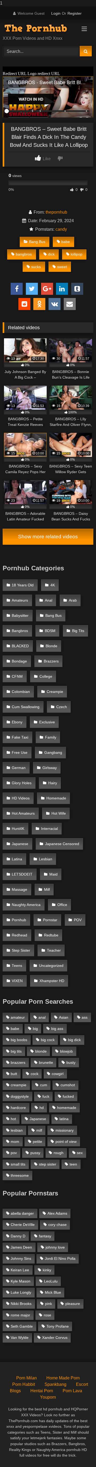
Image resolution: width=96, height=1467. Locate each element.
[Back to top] (79, 1452)
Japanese (20, 844)
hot (13, 1119)
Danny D (18, 1236)
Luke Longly (21, 1292)
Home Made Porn (63, 1378)
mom (15, 1141)
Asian (63, 1017)
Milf (47, 890)
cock (34, 1074)
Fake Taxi (20, 737)
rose (47, 1315)
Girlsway (49, 768)
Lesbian (45, 859)
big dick (74, 1040)
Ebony (17, 722)
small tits (18, 1164)
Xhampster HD (51, 981)
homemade (66, 1107)
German (19, 768)
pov (14, 1153)
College (45, 676)
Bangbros (20, 631)
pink (48, 1303)
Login (56, 13)
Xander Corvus (54, 1337)
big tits (16, 1051)
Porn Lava (72, 1390)
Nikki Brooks (21, 1303)
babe (65, 242)
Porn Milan (26, 1378)
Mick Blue (53, 1292)
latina (64, 1119)
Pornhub (19, 920)
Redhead (19, 935)
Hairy (52, 783)
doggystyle (20, 1096)
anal (42, 1017)
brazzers (18, 1062)
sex (80, 1153)
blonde (41, 1051)
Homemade (56, 798)
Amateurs (20, 600)
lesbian (17, 1130)
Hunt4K (18, 829)
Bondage (19, 661)
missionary (64, 1130)
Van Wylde (20, 1337)
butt (14, 1074)
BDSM (50, 631)
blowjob (66, 1051)
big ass (57, 1028)
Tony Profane (57, 1326)
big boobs (19, 1040)
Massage (19, 890)
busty (70, 1062)
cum (43, 1085)
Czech (61, 707)
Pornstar (50, 920)
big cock (48, 1040)
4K (52, 585)
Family (50, 737)
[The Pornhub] (39, 28)
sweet (62, 267)
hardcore (18, 1107)
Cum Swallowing (25, 707)
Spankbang (55, 1384)
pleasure (72, 1303)
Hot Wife (58, 813)
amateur (18, 1017)
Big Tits (78, 631)
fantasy (45, 1236)
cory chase (57, 1224)
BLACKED (20, 646)
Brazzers (51, 661)
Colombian (21, 692)
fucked (68, 1096)
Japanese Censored (62, 844)
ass (84, 1017)
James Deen (21, 1247)
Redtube (51, 935)
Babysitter (20, 616)
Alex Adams (57, 1213)
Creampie (55, 692)
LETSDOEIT (22, 874)
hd (41, 1107)
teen (73, 1164)
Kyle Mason (20, 1281)
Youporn (48, 1397)
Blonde (51, 646)
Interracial (49, 829)
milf (39, 1130)
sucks (36, 267)
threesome (20, 1175)
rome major (20, 1315)
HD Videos (21, 798)
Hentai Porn (41, 1390)
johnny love (55, 1247)
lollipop (76, 254)
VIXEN (17, 981)
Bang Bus (37, 242)
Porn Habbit (23, 1384)
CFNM (17, 676)
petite (37, 1141)
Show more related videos (48, 536)
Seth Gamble (22, 1326)
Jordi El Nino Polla (60, 1258)
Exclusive (47, 722)
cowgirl (57, 1074)
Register (74, 13)
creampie (18, 1085)
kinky (47, 1270)
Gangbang (53, 753)
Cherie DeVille (23, 1224)
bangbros (24, 254)
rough (58, 1153)
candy (61, 229)
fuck (45, 1096)
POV (78, 920)
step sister (47, 1164)
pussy (35, 1153)
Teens (17, 966)
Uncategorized (51, 966)
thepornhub (56, 212)
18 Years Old (23, 585)
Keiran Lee (20, 1270)
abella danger (22, 1213)
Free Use (19, 753)
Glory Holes (21, 783)
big (35, 1028)
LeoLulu (51, 1281)
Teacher (54, 950)
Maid (53, 874)
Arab (73, 600)
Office (62, 905)
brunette (46, 1062)
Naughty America (26, 905)
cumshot (68, 1085)
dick (51, 254)
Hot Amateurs (23, 813)
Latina (17, 859)
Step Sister (21, 950)
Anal (48, 600)
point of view (66, 1141)
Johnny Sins (21, 1258)
